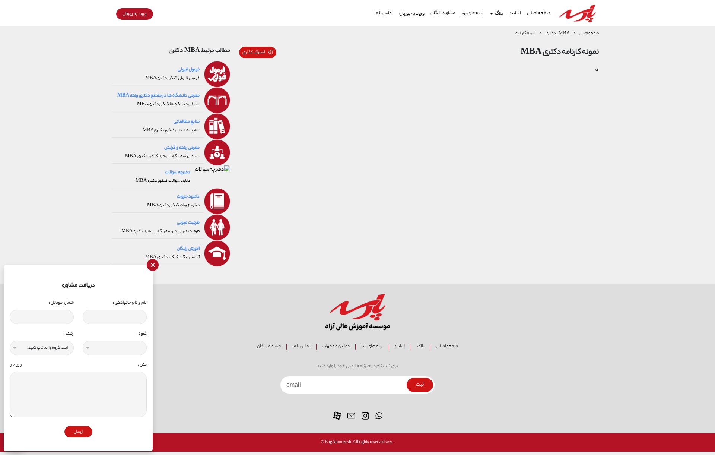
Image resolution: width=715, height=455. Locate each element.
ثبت (420, 384)
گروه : (142, 334)
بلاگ (421, 346)
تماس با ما (384, 13)
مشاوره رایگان (442, 13)
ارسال (78, 432)
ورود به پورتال (412, 13)
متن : (78, 365)
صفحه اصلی (538, 13)
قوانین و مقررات (336, 346)
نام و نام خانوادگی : (130, 303)
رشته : (69, 334)
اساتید (515, 13)
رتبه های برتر (372, 346)
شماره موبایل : (61, 303)
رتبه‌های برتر (472, 13)
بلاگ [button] (499, 14)
